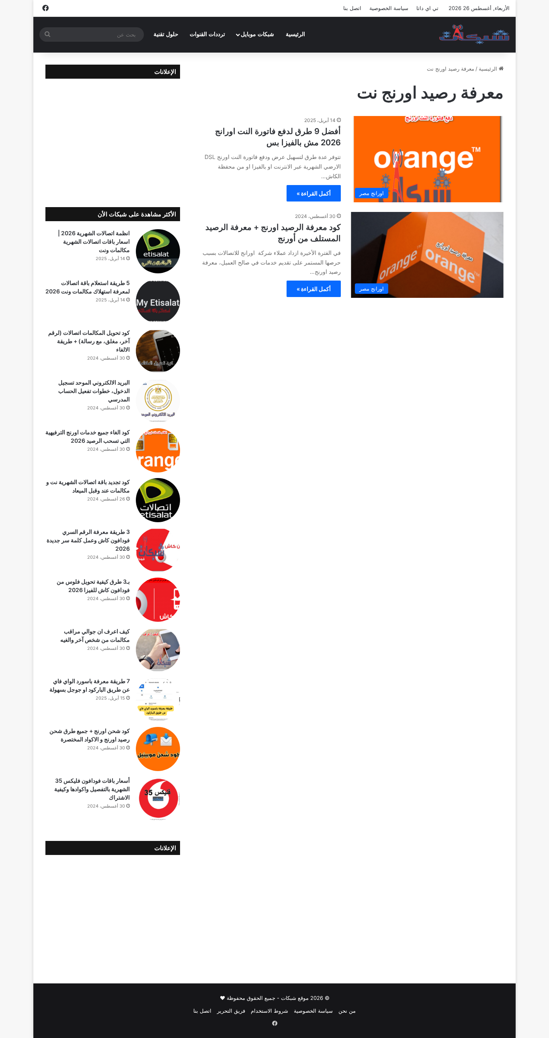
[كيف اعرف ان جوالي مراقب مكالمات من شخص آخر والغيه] (158, 649)
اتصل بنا (352, 8)
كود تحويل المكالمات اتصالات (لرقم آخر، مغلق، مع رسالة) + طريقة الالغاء (89, 341)
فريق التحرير (231, 1010)
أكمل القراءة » (314, 193)
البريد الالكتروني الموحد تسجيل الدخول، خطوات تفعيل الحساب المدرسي (94, 391)
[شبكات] (474, 34)
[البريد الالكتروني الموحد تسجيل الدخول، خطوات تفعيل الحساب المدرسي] (158, 401)
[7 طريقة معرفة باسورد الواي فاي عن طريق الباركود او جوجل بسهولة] (158, 699)
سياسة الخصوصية (388, 8)
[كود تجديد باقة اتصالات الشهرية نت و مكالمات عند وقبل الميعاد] (158, 500)
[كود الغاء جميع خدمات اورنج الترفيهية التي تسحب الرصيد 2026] (158, 450)
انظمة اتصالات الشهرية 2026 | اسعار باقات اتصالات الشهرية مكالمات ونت (94, 241)
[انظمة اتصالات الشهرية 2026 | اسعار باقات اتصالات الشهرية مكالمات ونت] (158, 251)
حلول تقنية (166, 34)
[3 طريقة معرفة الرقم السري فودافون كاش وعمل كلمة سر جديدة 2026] (158, 550)
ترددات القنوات (207, 34)
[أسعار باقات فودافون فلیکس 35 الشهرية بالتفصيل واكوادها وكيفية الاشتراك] (158, 799)
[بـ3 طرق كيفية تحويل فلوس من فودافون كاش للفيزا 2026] (158, 600)
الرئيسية (295, 34)
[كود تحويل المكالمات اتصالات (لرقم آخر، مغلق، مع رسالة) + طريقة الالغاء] (158, 351)
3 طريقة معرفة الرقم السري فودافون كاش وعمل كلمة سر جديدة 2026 (88, 540)
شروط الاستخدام (269, 1010)
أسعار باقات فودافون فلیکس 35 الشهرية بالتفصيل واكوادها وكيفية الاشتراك (92, 789)
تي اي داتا (427, 8)
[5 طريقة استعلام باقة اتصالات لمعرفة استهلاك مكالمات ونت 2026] (158, 301)
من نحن (347, 1010)
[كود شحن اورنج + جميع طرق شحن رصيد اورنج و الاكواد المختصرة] (158, 749)
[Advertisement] (112, 137)
